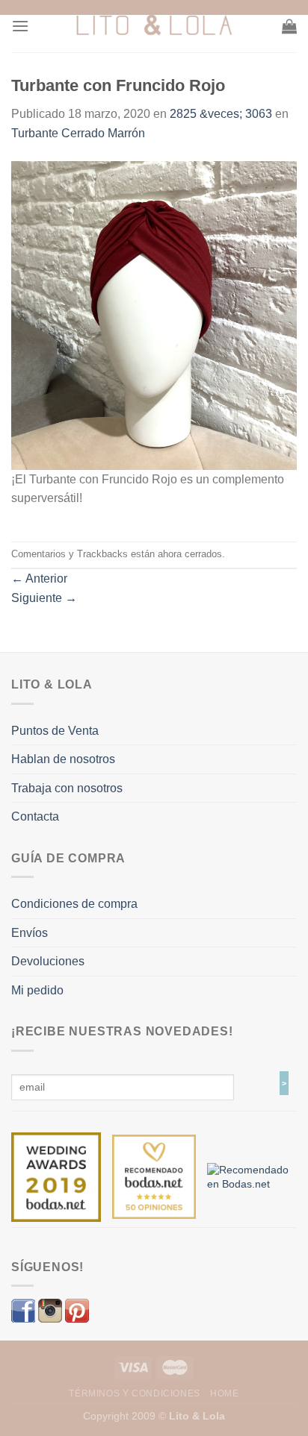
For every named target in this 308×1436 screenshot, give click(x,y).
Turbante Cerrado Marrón (78, 133)
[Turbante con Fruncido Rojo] (154, 314)
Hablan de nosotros (63, 759)
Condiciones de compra (74, 903)
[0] (56, 1176)
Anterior (39, 578)
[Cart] (289, 26)
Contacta (35, 816)
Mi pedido (37, 990)
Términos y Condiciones (134, 1393)
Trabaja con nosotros (67, 788)
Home (224, 1393)
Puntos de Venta (55, 730)
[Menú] (20, 25)
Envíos (29, 932)
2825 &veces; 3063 (221, 113)
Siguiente (44, 598)
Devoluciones (47, 961)
